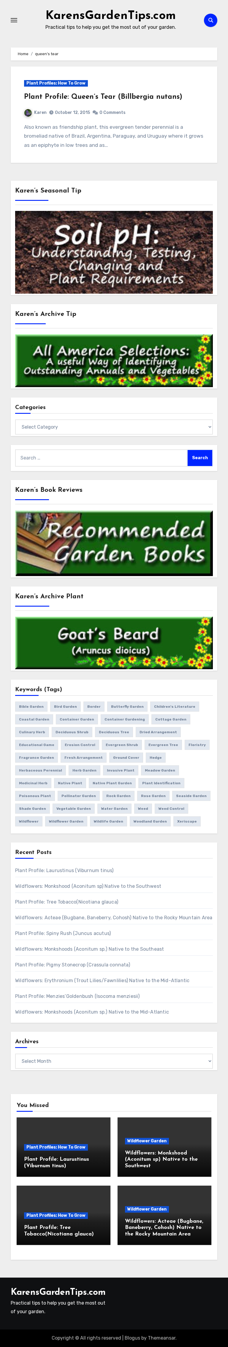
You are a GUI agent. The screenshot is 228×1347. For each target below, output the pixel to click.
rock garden (118, 796)
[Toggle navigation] (14, 20)
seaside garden (191, 796)
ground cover (126, 758)
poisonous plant (35, 796)
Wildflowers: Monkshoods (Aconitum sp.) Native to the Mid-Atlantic (92, 1012)
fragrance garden (36, 758)
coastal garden (34, 719)
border (94, 706)
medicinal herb (33, 783)
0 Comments (112, 112)
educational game (36, 745)
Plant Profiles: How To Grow (56, 83)
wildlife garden (108, 821)
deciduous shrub (72, 732)
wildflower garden (66, 821)
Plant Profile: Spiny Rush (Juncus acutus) (63, 933)
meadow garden (160, 770)
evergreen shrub (122, 745)
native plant (70, 783)
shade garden (32, 809)
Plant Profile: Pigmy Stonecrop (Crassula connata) (72, 965)
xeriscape (187, 821)
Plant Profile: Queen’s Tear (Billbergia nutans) (103, 97)
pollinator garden (78, 796)
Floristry (197, 745)
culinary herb (32, 732)
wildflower (29, 821)
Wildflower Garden (147, 1141)
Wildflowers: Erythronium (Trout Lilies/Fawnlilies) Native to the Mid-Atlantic (102, 980)
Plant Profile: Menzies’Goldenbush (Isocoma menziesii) (77, 996)
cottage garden (170, 719)
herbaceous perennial (40, 770)
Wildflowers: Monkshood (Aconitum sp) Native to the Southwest (88, 886)
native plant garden (112, 783)
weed (143, 809)
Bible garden (31, 706)
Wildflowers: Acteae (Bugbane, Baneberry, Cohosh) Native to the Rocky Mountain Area (113, 917)
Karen (40, 112)
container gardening (124, 719)
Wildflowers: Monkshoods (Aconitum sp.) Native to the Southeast (89, 949)
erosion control (80, 745)
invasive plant (120, 770)
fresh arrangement (83, 758)
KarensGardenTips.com (110, 16)
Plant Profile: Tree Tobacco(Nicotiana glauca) (66, 902)
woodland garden (150, 821)
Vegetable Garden (73, 809)
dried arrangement (158, 732)
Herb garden (84, 770)
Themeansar (161, 1338)
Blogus (132, 1338)
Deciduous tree (114, 732)
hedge (156, 758)
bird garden (65, 706)
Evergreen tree (163, 745)
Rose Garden (153, 796)
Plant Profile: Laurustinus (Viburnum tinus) (64, 870)
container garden (77, 719)
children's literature (174, 706)
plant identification (161, 783)
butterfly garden (127, 706)
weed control (171, 809)
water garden (114, 809)
